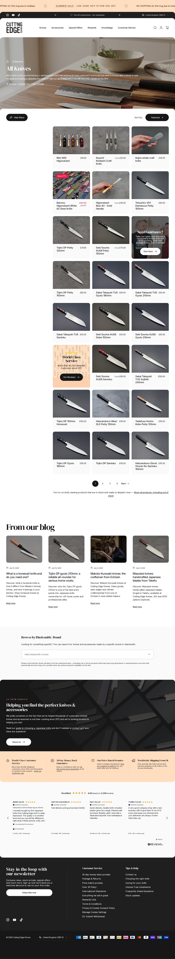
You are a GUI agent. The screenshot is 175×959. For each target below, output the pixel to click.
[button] (8, 818)
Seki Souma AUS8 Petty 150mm (102, 250)
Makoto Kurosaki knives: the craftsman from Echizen (108, 575)
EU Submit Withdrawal (93, 916)
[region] (87, 818)
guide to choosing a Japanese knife (33, 728)
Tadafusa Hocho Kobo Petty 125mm (145, 423)
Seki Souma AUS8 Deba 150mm (106, 336)
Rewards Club (89, 899)
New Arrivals (38, 84)
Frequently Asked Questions (139, 891)
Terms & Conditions (92, 904)
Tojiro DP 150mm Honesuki (66, 423)
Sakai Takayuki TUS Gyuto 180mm (107, 294)
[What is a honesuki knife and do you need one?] (24, 549)
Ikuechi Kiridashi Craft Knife (104, 160)
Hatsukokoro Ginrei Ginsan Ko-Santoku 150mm (146, 466)
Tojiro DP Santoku (106, 463)
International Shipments (94, 891)
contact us (95, 78)
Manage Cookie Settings (94, 912)
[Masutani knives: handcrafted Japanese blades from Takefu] (151, 549)
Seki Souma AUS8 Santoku (104, 378)
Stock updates (133, 895)
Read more (10, 603)
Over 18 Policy (89, 887)
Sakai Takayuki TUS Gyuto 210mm (146, 294)
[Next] (119, 15)
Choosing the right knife (137, 878)
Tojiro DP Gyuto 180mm (65, 465)
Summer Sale (48, 6)
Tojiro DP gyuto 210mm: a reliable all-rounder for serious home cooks (64, 577)
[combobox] (155, 15)
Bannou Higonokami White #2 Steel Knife (67, 205)
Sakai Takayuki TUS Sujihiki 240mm (143, 379)
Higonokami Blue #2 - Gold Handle (104, 205)
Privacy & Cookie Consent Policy (98, 908)
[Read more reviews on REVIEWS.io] (155, 844)
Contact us (131, 874)
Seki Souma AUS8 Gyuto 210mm (145, 336)
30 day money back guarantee (69, 768)
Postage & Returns (91, 878)
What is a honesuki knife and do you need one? (24, 575)
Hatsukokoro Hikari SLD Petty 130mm (106, 423)
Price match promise (92, 883)
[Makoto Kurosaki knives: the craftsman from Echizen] (109, 549)
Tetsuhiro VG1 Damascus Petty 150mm (144, 205)
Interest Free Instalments (138, 887)
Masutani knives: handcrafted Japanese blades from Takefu (146, 577)
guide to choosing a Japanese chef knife (28, 78)
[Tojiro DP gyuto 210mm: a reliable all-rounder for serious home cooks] (66, 549)
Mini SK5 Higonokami (63, 159)
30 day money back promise (96, 874)
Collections (17, 61)
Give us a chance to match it (110, 765)
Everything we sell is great (95, 895)
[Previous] (55, 15)
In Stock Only (24, 84)
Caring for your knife (136, 883)
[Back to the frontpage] (7, 61)
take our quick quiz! (58, 78)
